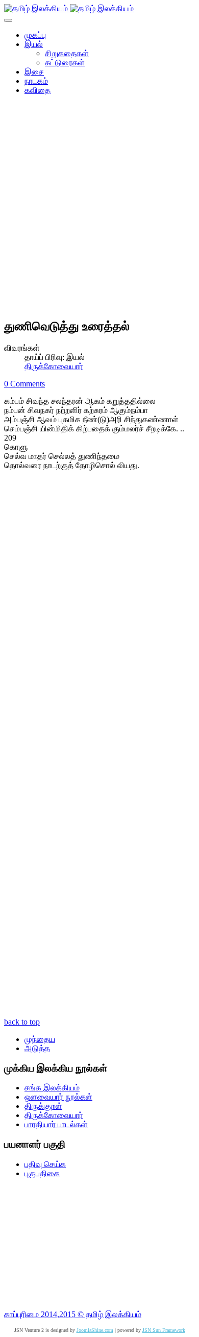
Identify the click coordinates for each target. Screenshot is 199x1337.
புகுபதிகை (42, 1173)
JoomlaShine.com (95, 1330)
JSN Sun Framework (163, 1330)
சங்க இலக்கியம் (52, 1087)
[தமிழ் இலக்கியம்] (69, 8)
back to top (22, 1021)
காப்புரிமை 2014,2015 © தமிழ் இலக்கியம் (72, 1314)
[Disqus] (99, 615)
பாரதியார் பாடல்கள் (56, 1124)
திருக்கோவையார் (53, 366)
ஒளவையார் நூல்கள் (58, 1096)
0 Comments (24, 383)
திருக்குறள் (43, 1106)
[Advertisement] (99, 209)
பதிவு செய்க (45, 1164)
